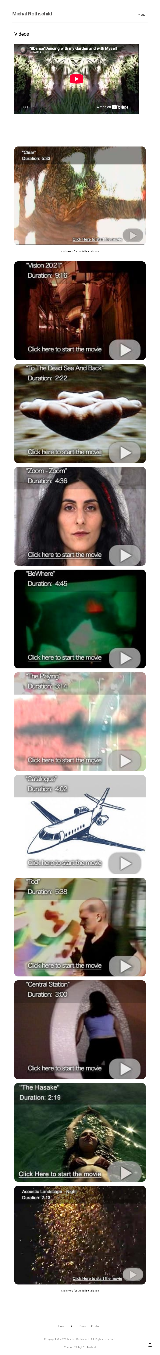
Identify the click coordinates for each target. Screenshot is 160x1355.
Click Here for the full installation (80, 251)
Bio (71, 1326)
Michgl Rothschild (85, 1347)
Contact (95, 1326)
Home (60, 1326)
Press (82, 1326)
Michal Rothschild (32, 14)
